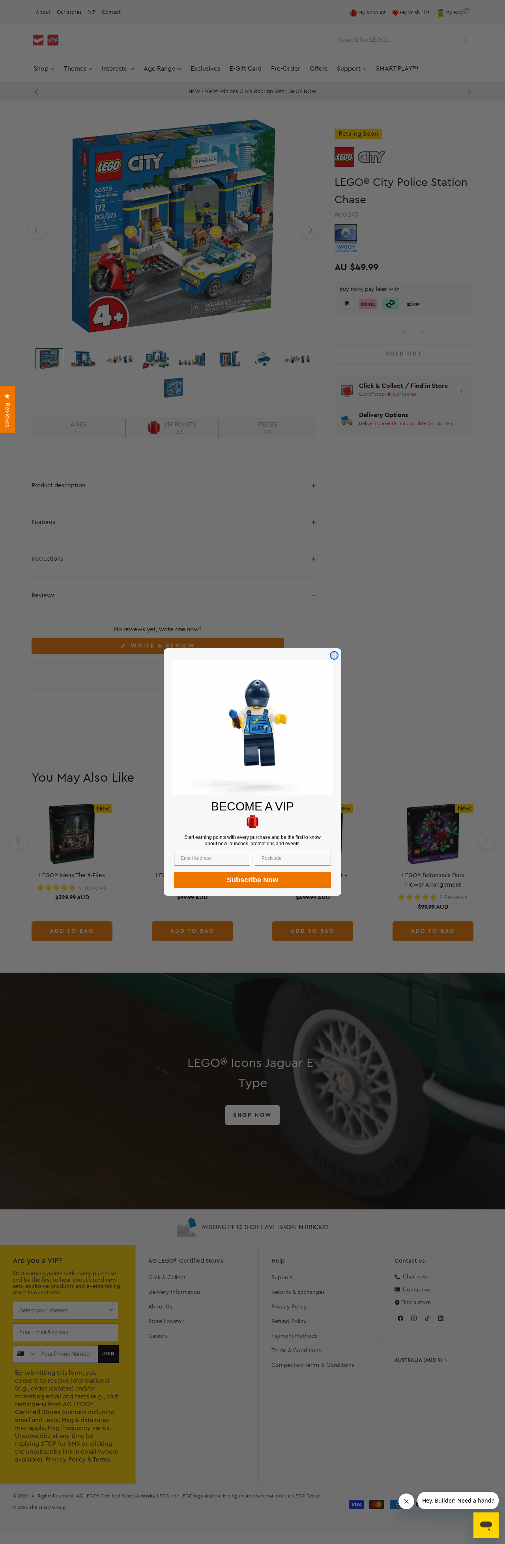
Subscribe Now (252, 880)
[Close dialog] (334, 655)
